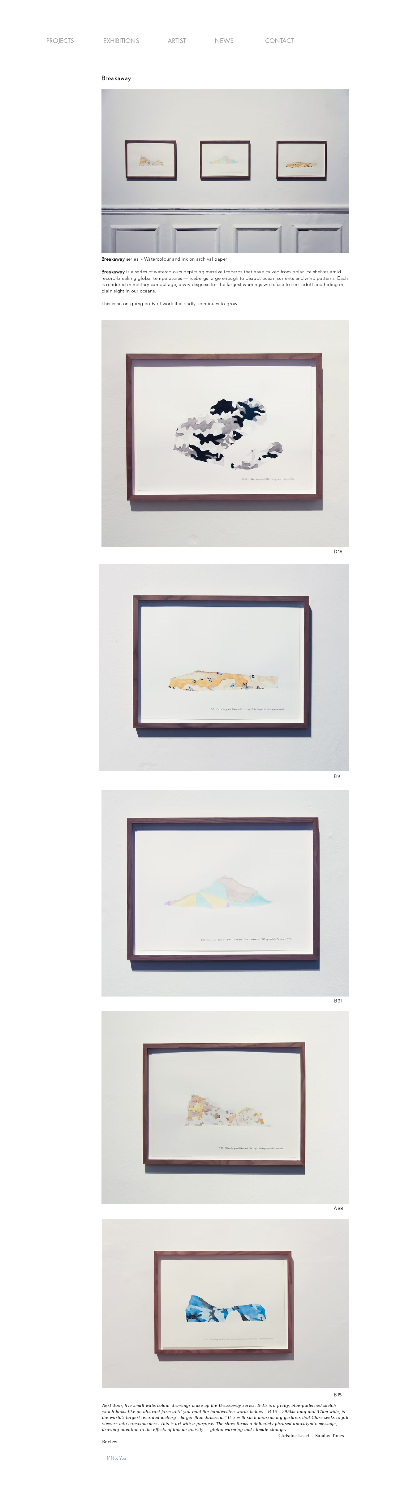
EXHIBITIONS (121, 41)
